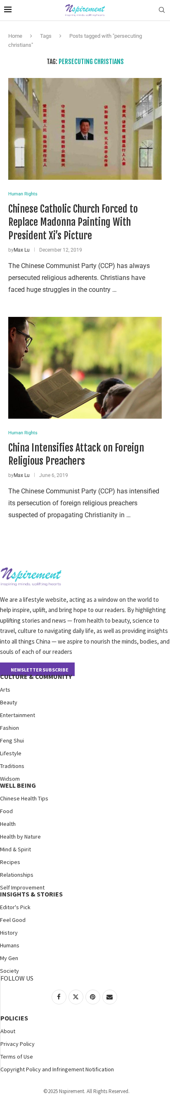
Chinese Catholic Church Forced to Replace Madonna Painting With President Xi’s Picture (73, 222)
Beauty (8, 702)
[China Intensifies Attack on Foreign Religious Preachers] (85, 368)
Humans (9, 945)
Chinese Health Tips (24, 798)
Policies (14, 1018)
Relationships (16, 875)
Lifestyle (10, 753)
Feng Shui (12, 740)
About (7, 1031)
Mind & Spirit (15, 849)
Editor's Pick (15, 907)
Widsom (10, 779)
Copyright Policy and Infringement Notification (57, 1069)
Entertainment (17, 715)
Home (15, 36)
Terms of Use (16, 1056)
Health (8, 824)
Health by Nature (20, 836)
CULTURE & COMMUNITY (36, 676)
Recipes (10, 862)
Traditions (12, 766)
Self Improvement (22, 887)
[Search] (162, 10)
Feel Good (13, 920)
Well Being (18, 785)
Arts (5, 689)
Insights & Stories (31, 894)
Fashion (9, 728)
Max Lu (22, 250)
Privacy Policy (17, 1044)
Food (6, 811)
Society (9, 971)
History (9, 932)
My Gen (9, 958)
